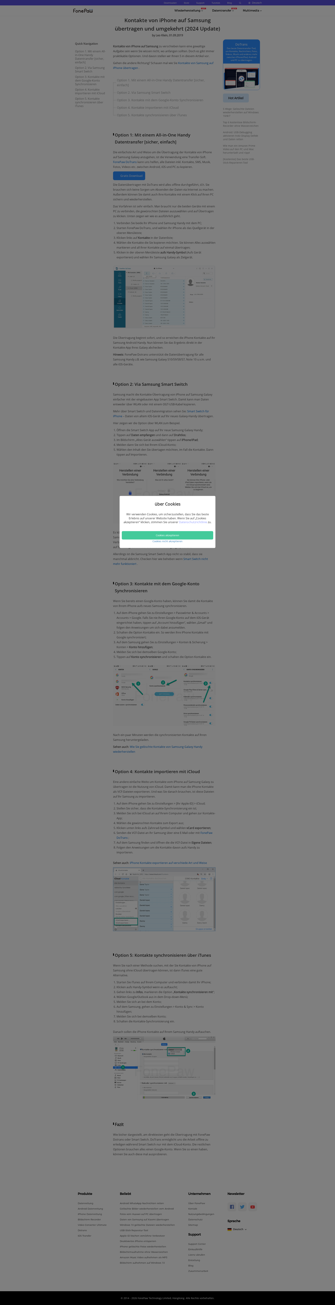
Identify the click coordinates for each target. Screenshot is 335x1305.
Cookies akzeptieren (167, 535)
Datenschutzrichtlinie (193, 522)
